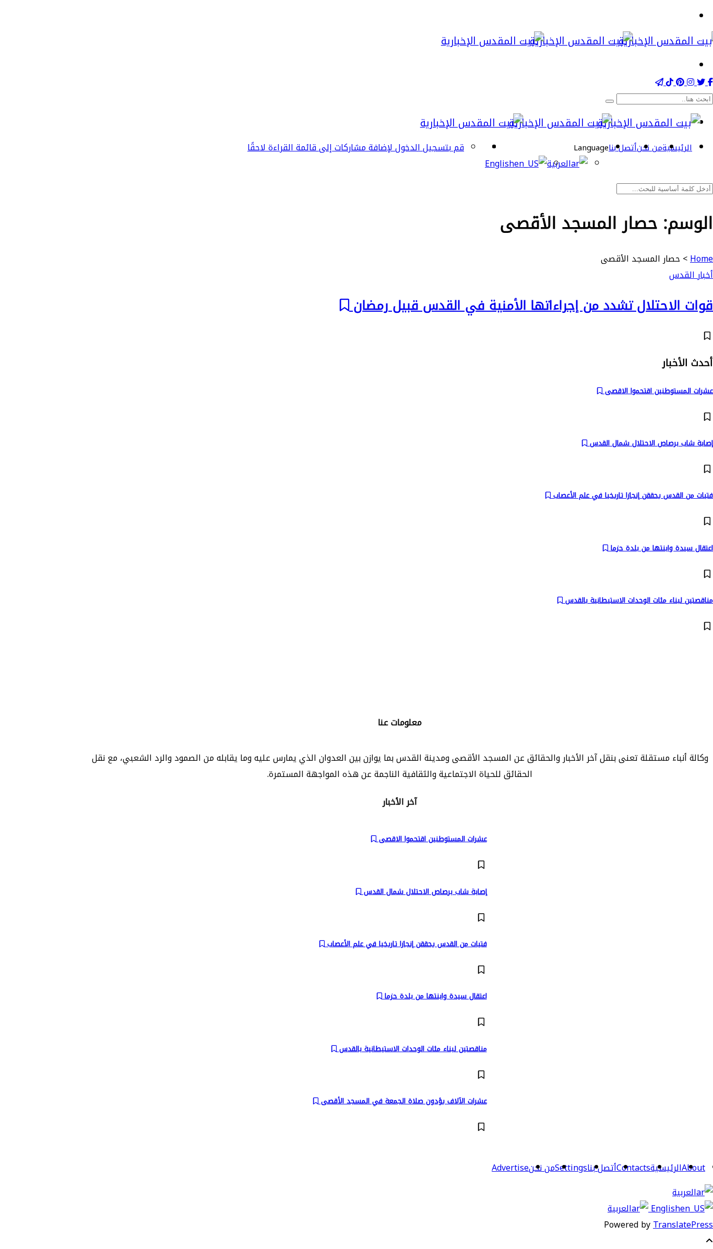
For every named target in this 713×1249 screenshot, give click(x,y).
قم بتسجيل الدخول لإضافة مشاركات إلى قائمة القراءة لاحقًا (355, 147)
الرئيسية (677, 147)
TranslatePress (683, 1225)
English (664, 1208)
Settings (571, 1168)
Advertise (510, 1168)
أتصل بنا (623, 147)
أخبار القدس (691, 275)
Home (701, 259)
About (693, 1168)
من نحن (649, 147)
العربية (684, 1192)
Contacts (633, 1168)
